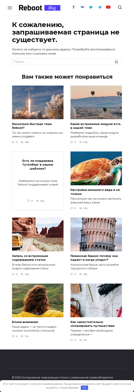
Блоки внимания (25, 322)
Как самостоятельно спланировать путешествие (92, 323)
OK (84, 387)
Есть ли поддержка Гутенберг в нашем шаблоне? (37, 164)
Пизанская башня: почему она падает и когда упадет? (94, 257)
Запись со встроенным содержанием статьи (30, 257)
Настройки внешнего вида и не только (95, 191)
